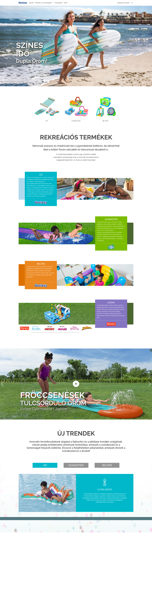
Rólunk (31, 3)
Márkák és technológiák (43, 3)
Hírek (65, 3)
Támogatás (58, 3)
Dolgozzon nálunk (123, 3)
